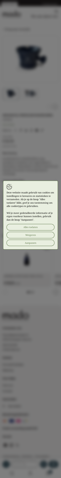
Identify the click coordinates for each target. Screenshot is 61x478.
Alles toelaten (30, 227)
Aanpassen (30, 242)
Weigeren (30, 234)
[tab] (28, 292)
